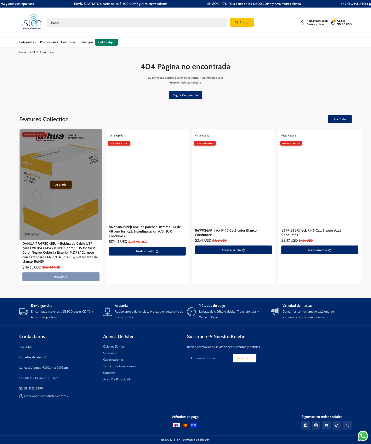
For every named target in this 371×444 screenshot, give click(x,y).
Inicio (22, 52)
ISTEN (177, 439)
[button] (341, 22)
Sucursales (110, 353)
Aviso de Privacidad (116, 379)
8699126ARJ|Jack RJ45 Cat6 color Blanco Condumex (226, 232)
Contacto (109, 373)
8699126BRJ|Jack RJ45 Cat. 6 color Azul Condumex (311, 232)
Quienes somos (114, 346)
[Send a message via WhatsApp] (363, 436)
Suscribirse (244, 358)
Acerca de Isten (119, 336)
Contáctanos (32, 336)
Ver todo (340, 119)
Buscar (244, 22)
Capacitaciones (113, 359)
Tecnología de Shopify (195, 439)
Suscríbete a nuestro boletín (216, 336)
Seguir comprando (185, 95)
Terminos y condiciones (119, 366)
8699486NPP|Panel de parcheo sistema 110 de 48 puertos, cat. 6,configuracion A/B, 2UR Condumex (145, 231)
